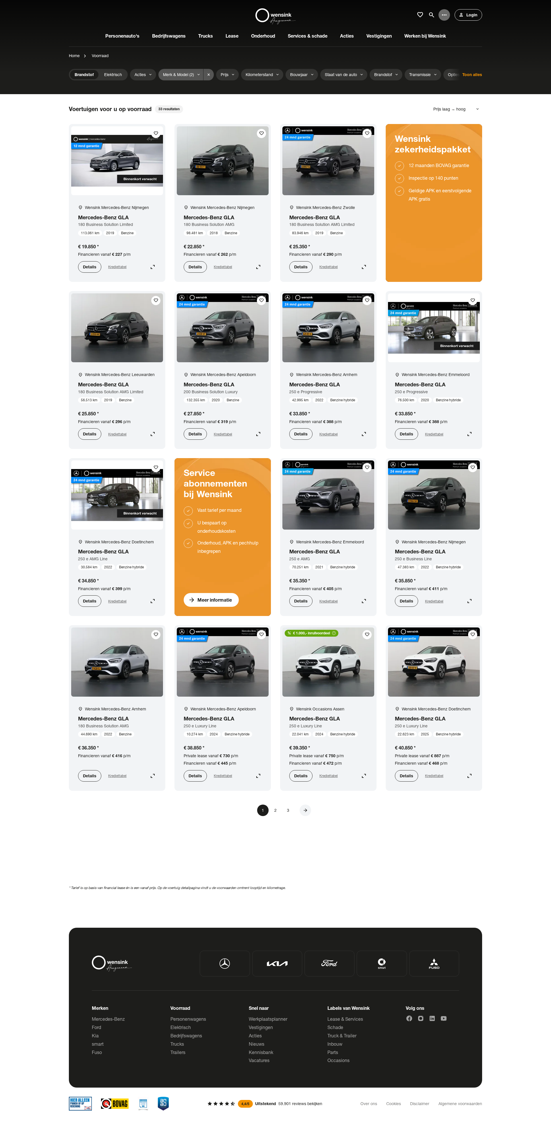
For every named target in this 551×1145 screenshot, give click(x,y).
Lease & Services (345, 1019)
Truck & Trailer (341, 1035)
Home (74, 55)
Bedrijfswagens (186, 1035)
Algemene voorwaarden (460, 1103)
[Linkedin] (432, 1018)
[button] (305, 810)
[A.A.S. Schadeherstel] (163, 1104)
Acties (255, 1035)
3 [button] (288, 810)
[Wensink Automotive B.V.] (275, 15)
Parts (332, 1052)
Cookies (393, 1103)
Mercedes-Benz (108, 1019)
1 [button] (263, 810)
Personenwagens (188, 1019)
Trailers (177, 1052)
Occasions (338, 1060)
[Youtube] (443, 1018)
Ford (96, 1027)
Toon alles (472, 74)
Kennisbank (261, 1052)
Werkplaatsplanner (268, 1019)
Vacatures (259, 1060)
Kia (95, 1035)
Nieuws (256, 1044)
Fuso (97, 1052)
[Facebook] (409, 1018)
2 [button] (275, 810)
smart (98, 1044)
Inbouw (334, 1044)
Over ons (368, 1103)
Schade (335, 1027)
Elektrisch (180, 1027)
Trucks (177, 1044)
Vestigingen (261, 1027)
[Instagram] (420, 1018)
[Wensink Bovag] (115, 1104)
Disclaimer (419, 1103)
